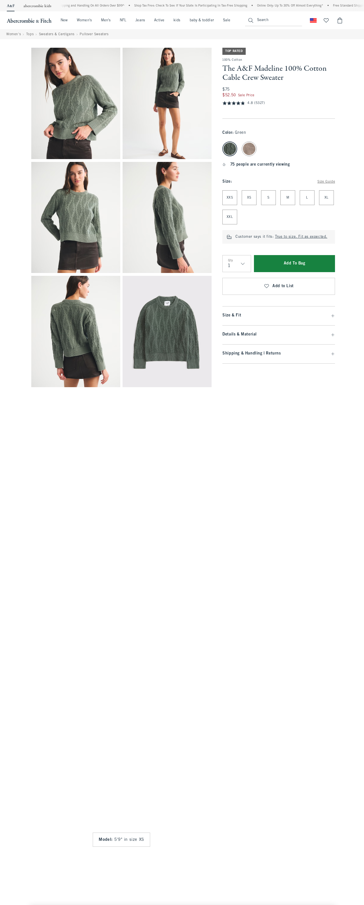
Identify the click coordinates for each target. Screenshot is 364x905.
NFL (123, 20)
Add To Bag (294, 263)
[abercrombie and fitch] (29, 20)
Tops (30, 34)
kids (176, 20)
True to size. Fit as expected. (301, 237)
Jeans (140, 20)
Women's (84, 20)
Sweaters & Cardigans (57, 34)
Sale (226, 20)
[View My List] (326, 20)
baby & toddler (202, 20)
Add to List (283, 286)
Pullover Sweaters (94, 34)
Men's (106, 20)
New (64, 20)
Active (159, 20)
